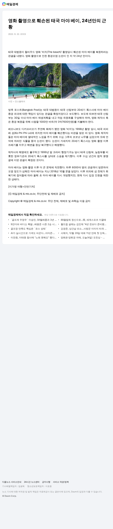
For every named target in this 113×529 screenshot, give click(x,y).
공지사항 (46, 482)
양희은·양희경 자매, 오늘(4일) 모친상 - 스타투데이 (84, 237)
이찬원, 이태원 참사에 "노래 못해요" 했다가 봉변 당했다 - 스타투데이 (34, 237)
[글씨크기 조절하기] (99, 42)
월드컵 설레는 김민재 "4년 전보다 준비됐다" (84, 224)
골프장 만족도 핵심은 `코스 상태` (29, 228)
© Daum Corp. (9, 496)
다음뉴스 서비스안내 (11, 482)
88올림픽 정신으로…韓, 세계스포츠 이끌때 (83, 219)
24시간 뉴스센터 (31, 482)
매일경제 (12, 4)
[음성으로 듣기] (88, 42)
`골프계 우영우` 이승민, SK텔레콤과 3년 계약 (34, 219)
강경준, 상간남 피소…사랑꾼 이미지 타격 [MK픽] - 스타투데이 (84, 228)
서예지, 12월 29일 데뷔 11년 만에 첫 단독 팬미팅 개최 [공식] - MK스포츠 (84, 233)
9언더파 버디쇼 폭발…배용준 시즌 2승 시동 (34, 224)
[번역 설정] (94, 42)
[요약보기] (82, 42)
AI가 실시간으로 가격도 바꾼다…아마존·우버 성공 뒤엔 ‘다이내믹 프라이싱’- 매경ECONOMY (34, 233)
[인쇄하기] (105, 42)
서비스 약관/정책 (61, 482)
